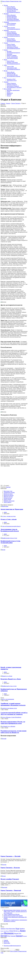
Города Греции (11, 38)
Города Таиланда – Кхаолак (10, 867)
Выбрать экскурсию (9, 500)
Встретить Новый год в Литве (11, 679)
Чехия (5, 59)
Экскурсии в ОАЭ (12, 80)
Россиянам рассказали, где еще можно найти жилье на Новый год (13, 731)
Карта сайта (7, 943)
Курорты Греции (11, 40)
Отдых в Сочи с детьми (8, 519)
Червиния (25, 936)
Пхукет (4, 935)
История (9, 51)
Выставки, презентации (13, 90)
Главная (6, 940)
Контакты (6, 941)
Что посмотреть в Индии (13, 76)
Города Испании (11, 15)
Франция (6, 30)
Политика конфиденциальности (12, 945)
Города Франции (11, 31)
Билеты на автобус (9, 495)
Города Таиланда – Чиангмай (11, 890)
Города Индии (10, 72)
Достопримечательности (13, 12)
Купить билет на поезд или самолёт (13, 915)
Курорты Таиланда (12, 84)
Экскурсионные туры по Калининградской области (10, 530)
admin (5, 512)
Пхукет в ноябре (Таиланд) (10, 879)
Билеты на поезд (8, 494)
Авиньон (3, 928)
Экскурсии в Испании (13, 19)
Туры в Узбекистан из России (11, 914)
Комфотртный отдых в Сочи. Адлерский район (10, 541)
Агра (7, 928)
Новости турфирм (11, 55)
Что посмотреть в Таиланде (14, 87)
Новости (9, 94)
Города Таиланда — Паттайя (10, 856)
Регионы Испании (12, 17)
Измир (11, 931)
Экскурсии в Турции (12, 47)
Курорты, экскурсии (12, 62)
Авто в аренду (7, 502)
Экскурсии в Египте (12, 58)
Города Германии (11, 23)
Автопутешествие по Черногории (12, 509)
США (5, 65)
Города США (10, 66)
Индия (5, 70)
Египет (6, 49)
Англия (6, 26)
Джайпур (22, 928)
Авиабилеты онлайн (9, 492)
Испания (6, 13)
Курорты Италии (11, 8)
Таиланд (6, 82)
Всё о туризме (7, 88)
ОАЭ (5, 77)
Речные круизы (8, 498)
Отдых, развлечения (12, 56)
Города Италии (11, 6)
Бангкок (8, 487)
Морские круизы (8, 496)
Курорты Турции (11, 45)
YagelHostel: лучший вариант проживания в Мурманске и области (13, 704)
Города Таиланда (11, 83)
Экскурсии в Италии (12, 9)
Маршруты (10, 93)
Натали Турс (17, 933)
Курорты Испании (12, 16)
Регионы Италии (11, 11)
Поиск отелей (7, 499)
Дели (17, 928)
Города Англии (11, 27)
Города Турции (11, 44)
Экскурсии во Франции (13, 34)
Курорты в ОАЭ (11, 79)
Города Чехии (10, 61)
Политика (9, 54)
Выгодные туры (8, 491)
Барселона (12, 928)
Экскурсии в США (12, 68)
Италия (6, 5)
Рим (9, 936)
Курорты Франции (12, 33)
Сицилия (12, 936)
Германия (6, 22)
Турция (6, 43)
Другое (9, 95)
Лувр (2, 933)
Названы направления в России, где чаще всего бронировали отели (13, 722)
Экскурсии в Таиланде (13, 86)
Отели (8, 91)
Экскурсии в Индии (12, 75)
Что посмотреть (11, 24)
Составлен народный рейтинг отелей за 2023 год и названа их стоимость (14, 713)
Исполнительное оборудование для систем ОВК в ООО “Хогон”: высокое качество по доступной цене (15, 911)
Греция (5, 37)
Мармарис (9, 933)
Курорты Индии (11, 73)
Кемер (23, 930)
